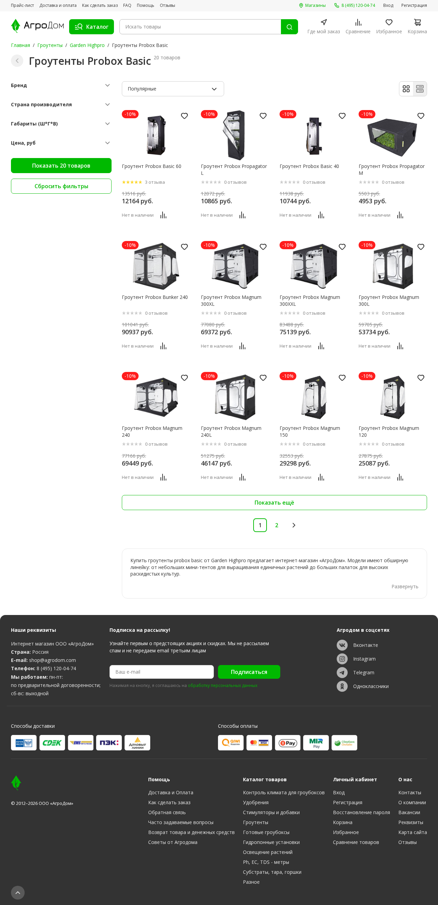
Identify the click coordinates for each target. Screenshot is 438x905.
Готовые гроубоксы (266, 832)
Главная (20, 45)
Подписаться (249, 672)
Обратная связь (167, 812)
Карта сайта (412, 832)
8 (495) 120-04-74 (56, 668)
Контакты (409, 792)
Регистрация (414, 5)
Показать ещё (274, 502)
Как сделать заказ (100, 5)
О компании (412, 802)
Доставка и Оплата (170, 792)
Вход (388, 5)
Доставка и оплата (58, 5)
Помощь (145, 5)
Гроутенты (50, 45)
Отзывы (167, 5)
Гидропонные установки (271, 842)
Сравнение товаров (356, 842)
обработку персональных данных (222, 685)
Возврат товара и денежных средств (191, 832)
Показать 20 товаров (61, 165)
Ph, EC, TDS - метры (266, 862)
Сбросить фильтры (61, 186)
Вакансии (409, 812)
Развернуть (404, 586)
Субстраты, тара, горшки (272, 872)
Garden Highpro (87, 45)
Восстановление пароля (361, 812)
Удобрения (256, 802)
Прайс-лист (22, 5)
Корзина (342, 822)
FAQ (127, 5)
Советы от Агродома (172, 842)
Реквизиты (410, 822)
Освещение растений (268, 852)
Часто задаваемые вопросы (181, 822)
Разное (251, 882)
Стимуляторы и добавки (271, 812)
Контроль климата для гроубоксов (284, 792)
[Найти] (289, 26)
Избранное (346, 832)
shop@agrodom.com (52, 660)
